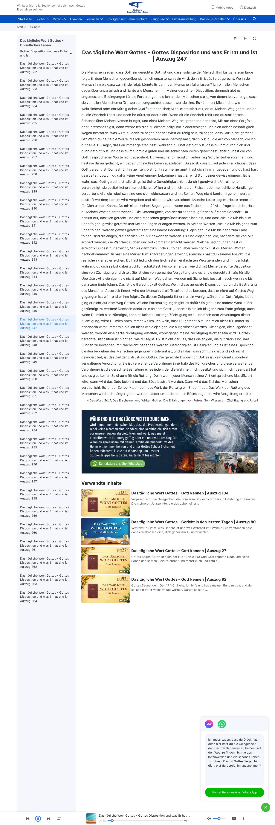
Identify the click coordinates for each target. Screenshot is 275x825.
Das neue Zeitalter (213, 19)
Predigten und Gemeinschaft (127, 19)
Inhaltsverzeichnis (96, 38)
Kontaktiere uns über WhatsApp (234, 792)
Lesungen (92, 19)
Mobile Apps (224, 7)
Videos (58, 19)
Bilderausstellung (184, 19)
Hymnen (76, 19)
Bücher (40, 19)
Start (20, 26)
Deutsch (250, 7)
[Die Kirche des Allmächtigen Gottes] (137, 7)
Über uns (239, 19)
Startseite (25, 19)
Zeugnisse (158, 19)
